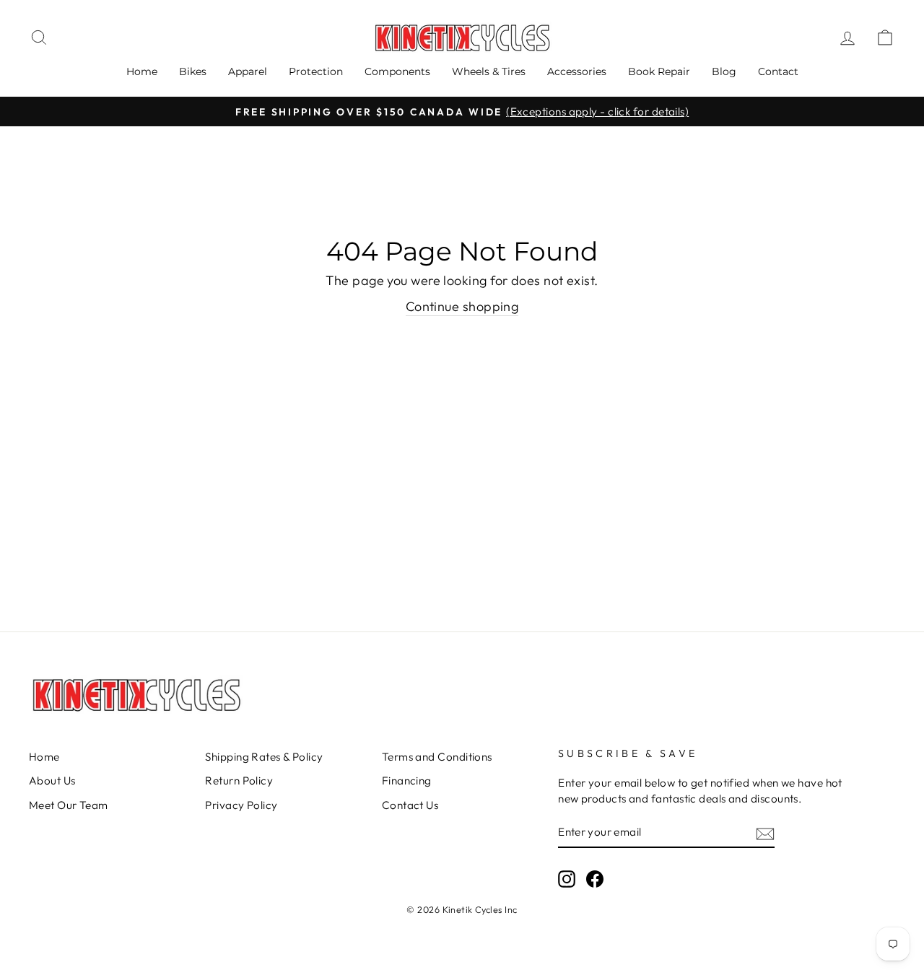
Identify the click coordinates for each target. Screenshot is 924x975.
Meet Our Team (68, 805)
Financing (407, 780)
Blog (724, 71)
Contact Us (410, 805)
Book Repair (659, 71)
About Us (52, 780)
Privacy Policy (241, 805)
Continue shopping (462, 306)
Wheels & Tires (489, 71)
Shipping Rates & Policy (264, 757)
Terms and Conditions (437, 757)
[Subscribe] (765, 832)
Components (397, 71)
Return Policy (239, 780)
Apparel (247, 71)
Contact (778, 71)
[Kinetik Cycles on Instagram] (566, 878)
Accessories (576, 71)
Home (141, 71)
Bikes (192, 71)
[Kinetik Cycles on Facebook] (594, 878)
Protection (316, 71)
